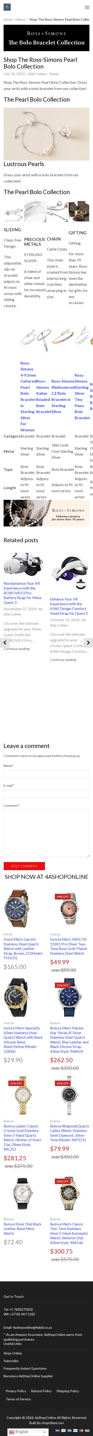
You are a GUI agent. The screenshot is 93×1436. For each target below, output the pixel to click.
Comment (12, 805)
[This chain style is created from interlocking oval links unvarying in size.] (57, 210)
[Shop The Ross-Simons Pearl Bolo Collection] (46, 512)
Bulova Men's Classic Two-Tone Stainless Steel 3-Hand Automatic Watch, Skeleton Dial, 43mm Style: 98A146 (69, 1233)
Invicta (55, 934)
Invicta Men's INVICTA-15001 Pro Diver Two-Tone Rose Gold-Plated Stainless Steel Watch (69, 946)
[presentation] (5, 643)
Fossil (8, 934)
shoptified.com (52, 1423)
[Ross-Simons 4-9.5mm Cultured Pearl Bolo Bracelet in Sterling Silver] (28, 336)
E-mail (9, 785)
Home (8, 19)
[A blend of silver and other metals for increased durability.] (35, 210)
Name (9, 765)
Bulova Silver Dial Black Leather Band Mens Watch (22, 1228)
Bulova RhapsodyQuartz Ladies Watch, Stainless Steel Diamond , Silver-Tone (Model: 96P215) (69, 1133)
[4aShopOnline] (7, 7)
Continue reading (17, 649)
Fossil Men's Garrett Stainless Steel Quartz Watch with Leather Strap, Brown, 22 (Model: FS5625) (23, 948)
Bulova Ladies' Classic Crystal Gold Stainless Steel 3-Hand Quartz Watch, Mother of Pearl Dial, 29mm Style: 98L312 (22, 1137)
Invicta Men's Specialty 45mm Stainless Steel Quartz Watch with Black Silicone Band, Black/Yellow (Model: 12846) (23, 1039)
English (21, 1432)
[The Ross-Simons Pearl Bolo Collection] (46, 133)
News (21, 19)
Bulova (55, 1023)
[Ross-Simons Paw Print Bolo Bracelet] (82, 336)
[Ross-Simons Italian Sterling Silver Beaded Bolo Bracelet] (44, 336)
